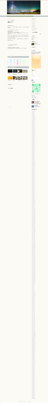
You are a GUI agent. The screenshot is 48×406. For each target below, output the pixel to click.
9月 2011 (33, 310)
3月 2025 (33, 130)
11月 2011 (33, 308)
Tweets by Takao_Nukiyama (34, 97)
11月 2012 (33, 294)
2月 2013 (33, 291)
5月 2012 (33, 301)
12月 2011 (33, 307)
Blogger (30, 401)
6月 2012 (33, 300)
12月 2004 (33, 388)
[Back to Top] (1, 405)
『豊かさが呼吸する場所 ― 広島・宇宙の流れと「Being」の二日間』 (37, 102)
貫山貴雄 (36, 43)
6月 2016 (33, 250)
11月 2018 (33, 217)
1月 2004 (33, 397)
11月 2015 (33, 258)
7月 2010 (33, 326)
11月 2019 (33, 203)
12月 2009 (33, 334)
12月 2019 (33, 202)
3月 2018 (33, 226)
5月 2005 (33, 382)
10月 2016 (33, 245)
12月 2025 (33, 120)
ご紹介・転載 (33, 25)
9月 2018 (33, 219)
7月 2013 (33, 285)
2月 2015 (33, 268)
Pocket (17, 64)
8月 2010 (33, 325)
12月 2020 (33, 188)
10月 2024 (33, 136)
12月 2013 (33, 282)
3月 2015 (33, 267)
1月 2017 (33, 242)
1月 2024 (33, 146)
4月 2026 (33, 115)
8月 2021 (33, 179)
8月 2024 (33, 138)
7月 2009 (33, 340)
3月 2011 (33, 317)
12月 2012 (33, 293)
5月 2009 (33, 342)
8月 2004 (33, 390)
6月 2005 (33, 381)
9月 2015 (33, 260)
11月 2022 (33, 162)
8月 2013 (33, 284)
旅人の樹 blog (11, 1)
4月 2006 (33, 372)
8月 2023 (33, 152)
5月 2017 (33, 237)
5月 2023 (33, 155)
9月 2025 (33, 123)
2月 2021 (33, 186)
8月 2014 (33, 275)
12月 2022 (33, 161)
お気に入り (33, 24)
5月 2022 (33, 169)
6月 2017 (33, 236)
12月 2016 (33, 243)
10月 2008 (33, 350)
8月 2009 (33, 339)
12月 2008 (33, 348)
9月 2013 (33, 283)
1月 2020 (33, 201)
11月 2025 (33, 121)
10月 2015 (33, 259)
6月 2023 (33, 154)
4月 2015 (33, 266)
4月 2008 (33, 356)
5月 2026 (33, 114)
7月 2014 (33, 276)
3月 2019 (33, 212)
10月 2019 (33, 204)
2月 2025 (33, 131)
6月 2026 (33, 113)
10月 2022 (33, 163)
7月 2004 (33, 391)
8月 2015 (33, 261)
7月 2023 (33, 153)
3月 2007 (33, 364)
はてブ (11, 64)
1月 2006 (33, 375)
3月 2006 (33, 373)
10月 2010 (33, 323)
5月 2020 (33, 196)
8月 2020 (33, 193)
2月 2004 (33, 396)
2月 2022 (33, 172)
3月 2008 (33, 357)
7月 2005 (33, 380)
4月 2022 (33, 170)
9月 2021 (33, 178)
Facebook (17, 61)
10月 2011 (33, 309)
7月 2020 (33, 194)
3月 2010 (33, 331)
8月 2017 (33, 234)
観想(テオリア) (33, 26)
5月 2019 (33, 210)
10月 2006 (33, 367)
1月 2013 (33, 292)
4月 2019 (33, 211)
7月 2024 (33, 139)
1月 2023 (33, 160)
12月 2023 (33, 147)
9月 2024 (33, 137)
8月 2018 (33, 220)
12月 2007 (33, 359)
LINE (24, 61)
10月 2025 (33, 122)
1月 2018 (33, 228)
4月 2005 (33, 383)
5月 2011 (33, 315)
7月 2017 (33, 235)
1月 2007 (33, 366)
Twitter (11, 61)
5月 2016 (33, 251)
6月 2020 (33, 195)
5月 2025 (33, 128)
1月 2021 (33, 187)
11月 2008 (33, 349)
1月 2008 (33, 358)
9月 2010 (33, 324)
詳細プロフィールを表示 (37, 44)
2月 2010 (33, 332)
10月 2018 (33, 218)
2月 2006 (33, 374)
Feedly (24, 64)
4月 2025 (33, 129)
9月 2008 (33, 351)
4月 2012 (33, 302)
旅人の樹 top (34, 50)
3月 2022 (33, 171)
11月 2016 (33, 244)
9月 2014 (33, 274)
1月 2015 (33, 269)
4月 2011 (33, 316)
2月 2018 (33, 227)
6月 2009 (33, 341)
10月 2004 (33, 389)
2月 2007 (33, 365)
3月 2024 (33, 144)
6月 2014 (33, 277)
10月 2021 (33, 177)
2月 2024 (33, 145)
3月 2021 (33, 185)
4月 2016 (33, 252)
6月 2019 (33, 209)
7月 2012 (33, 299)
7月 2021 (33, 180)
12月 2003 (33, 398)
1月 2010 (33, 333)
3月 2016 (33, 253)
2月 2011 (33, 318)
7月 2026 (33, 112)
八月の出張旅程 (36, 105)
